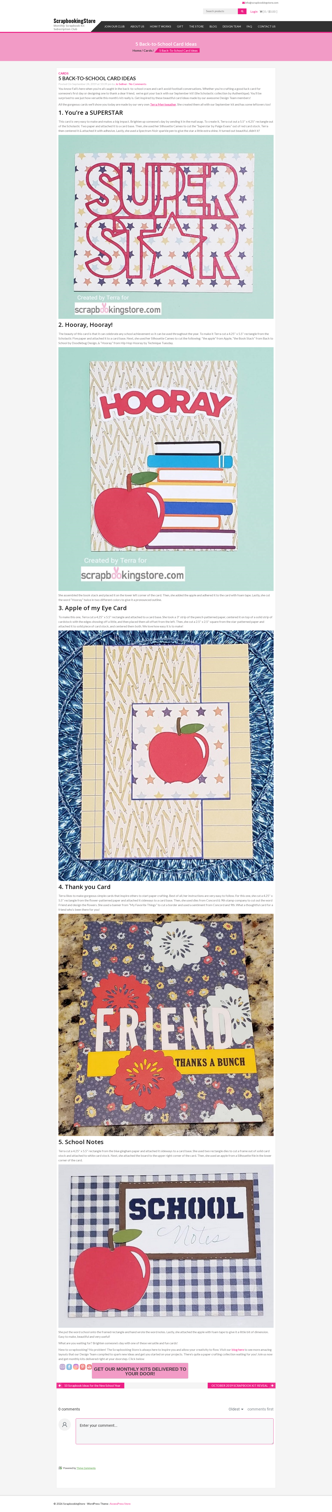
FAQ (249, 26)
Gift (180, 26)
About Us (137, 26)
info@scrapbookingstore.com (261, 2)
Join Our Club (114, 26)
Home (137, 50)
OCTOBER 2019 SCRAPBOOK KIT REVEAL (240, 1385)
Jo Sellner (121, 84)
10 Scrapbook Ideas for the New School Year (92, 1385)
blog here (238, 1349)
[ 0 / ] (269, 11)
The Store (196, 26)
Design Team (232, 26)
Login (254, 11)
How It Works (160, 26)
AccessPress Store (120, 1503)
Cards (148, 50)
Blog (213, 26)
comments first (260, 1409)
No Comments (137, 84)
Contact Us (267, 26)
